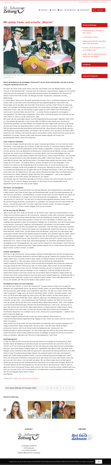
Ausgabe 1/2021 (17, 378)
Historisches (25, 378)
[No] (109, 462)
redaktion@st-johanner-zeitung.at (98, 2)
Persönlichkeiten (34, 378)
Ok (98, 461)
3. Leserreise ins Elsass (90, 37)
